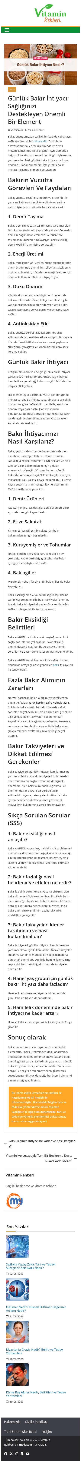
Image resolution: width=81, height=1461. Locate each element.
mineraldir (40, 141)
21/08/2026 (17, 1316)
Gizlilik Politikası (36, 1422)
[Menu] (7, 30)
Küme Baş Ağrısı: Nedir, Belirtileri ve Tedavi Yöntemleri (36, 1394)
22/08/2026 (17, 1273)
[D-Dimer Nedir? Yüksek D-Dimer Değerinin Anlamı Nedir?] (40, 1289)
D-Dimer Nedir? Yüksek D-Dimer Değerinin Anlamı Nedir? (36, 1309)
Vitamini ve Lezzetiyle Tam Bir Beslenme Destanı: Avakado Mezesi (39, 1158)
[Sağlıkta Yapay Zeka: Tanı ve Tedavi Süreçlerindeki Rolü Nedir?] (40, 1246)
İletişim (47, 1432)
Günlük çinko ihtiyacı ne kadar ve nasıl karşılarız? (42, 1143)
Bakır (12, 89)
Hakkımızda (12, 1422)
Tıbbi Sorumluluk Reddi (20, 1432)
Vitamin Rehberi (36, 129)
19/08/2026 (17, 1401)
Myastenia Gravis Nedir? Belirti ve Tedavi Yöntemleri (34, 1351)
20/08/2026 (17, 1359)
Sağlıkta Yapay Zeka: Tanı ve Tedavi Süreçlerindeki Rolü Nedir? (30, 1266)
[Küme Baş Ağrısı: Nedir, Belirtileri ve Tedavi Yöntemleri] (40, 1374)
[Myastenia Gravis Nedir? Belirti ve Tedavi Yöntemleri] (40, 1332)
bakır (56, 665)
